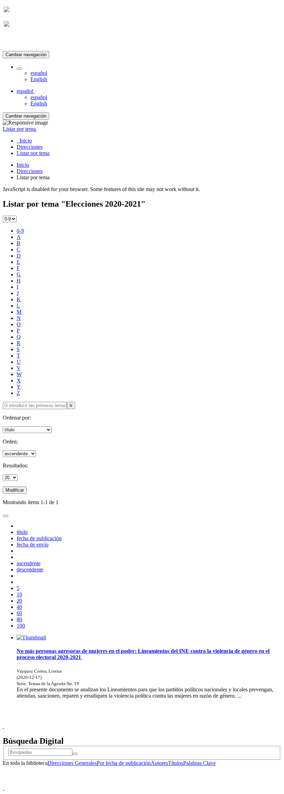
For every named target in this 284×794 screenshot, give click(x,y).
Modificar (15, 490)
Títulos (175, 763)
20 (19, 601)
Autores (159, 763)
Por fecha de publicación (124, 763)
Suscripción (16, 41)
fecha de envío (32, 544)
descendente (30, 569)
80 (19, 619)
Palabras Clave (199, 763)
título (22, 532)
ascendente (29, 563)
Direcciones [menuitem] (30, 147)
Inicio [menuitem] (24, 141)
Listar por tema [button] (20, 129)
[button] (19, 69)
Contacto (127, 720)
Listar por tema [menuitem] (33, 153)
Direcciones (30, 171)
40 (19, 607)
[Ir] (75, 754)
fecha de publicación (39, 538)
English (38, 79)
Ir (71, 405)
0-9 (20, 231)
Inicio (23, 165)
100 (21, 626)
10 (19, 594)
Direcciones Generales (72, 763)
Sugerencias (154, 720)
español (38, 73)
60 (19, 613)
